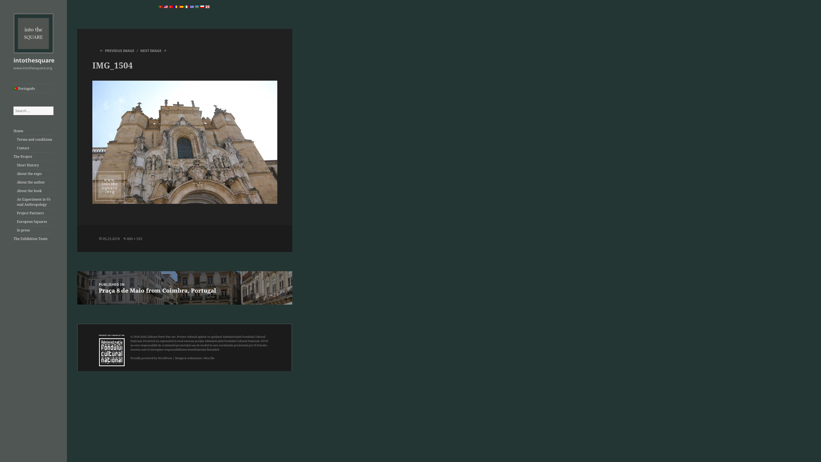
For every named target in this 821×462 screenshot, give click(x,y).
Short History (28, 165)
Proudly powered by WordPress (151, 358)
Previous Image (119, 50)
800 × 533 (134, 238)
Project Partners (30, 213)
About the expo (29, 173)
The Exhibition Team (30, 238)
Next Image (150, 50)
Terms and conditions (34, 139)
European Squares (32, 221)
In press (23, 230)
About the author (31, 182)
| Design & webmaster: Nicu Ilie (193, 358)
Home (18, 131)
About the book (29, 190)
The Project (22, 156)
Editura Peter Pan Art (162, 337)
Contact (23, 148)
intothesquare (34, 60)
